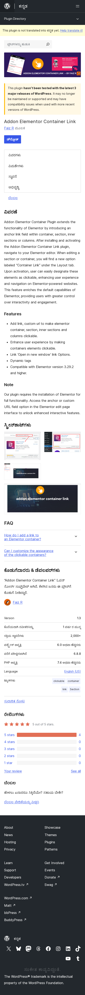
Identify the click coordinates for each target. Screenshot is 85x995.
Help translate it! (71, 30)
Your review (13, 771)
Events (50, 870)
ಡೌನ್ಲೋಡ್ (12, 139)
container (73, 681)
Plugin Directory (15, 18)
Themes (51, 835)
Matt (10, 905)
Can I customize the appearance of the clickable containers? (28, 553)
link (65, 689)
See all (76, 771)
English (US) (72, 671)
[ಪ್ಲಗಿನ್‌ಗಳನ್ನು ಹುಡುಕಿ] (48, 44)
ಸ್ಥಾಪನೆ (12, 176)
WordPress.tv (16, 885)
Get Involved (54, 863)
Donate (52, 877)
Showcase (52, 827)
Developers (12, 877)
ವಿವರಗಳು (14, 155)
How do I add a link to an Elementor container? (22, 537)
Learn (8, 863)
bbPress (12, 913)
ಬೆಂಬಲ (13, 198)
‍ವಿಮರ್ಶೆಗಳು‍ (16, 166)
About (8, 827)
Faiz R (9, 128)
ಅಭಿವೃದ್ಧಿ (13, 187)
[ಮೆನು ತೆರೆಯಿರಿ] (78, 6)
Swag (51, 885)
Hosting (10, 842)
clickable (58, 681)
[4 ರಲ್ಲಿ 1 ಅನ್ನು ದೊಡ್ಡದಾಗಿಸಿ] (35, 437)
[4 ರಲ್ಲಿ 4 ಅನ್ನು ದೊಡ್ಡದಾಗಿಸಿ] (75, 489)
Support (10, 870)
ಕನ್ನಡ (17, 939)
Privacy (9, 849)
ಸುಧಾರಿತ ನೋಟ (14, 701)
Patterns (51, 849)
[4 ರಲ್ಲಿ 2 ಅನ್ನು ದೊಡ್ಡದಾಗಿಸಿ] (75, 437)
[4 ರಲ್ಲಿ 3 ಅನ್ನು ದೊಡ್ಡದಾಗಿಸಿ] (35, 469)
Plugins (50, 842)
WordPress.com (18, 898)
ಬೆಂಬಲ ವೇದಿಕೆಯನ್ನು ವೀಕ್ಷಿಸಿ (21, 802)
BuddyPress (15, 920)
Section (74, 689)
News (8, 835)
